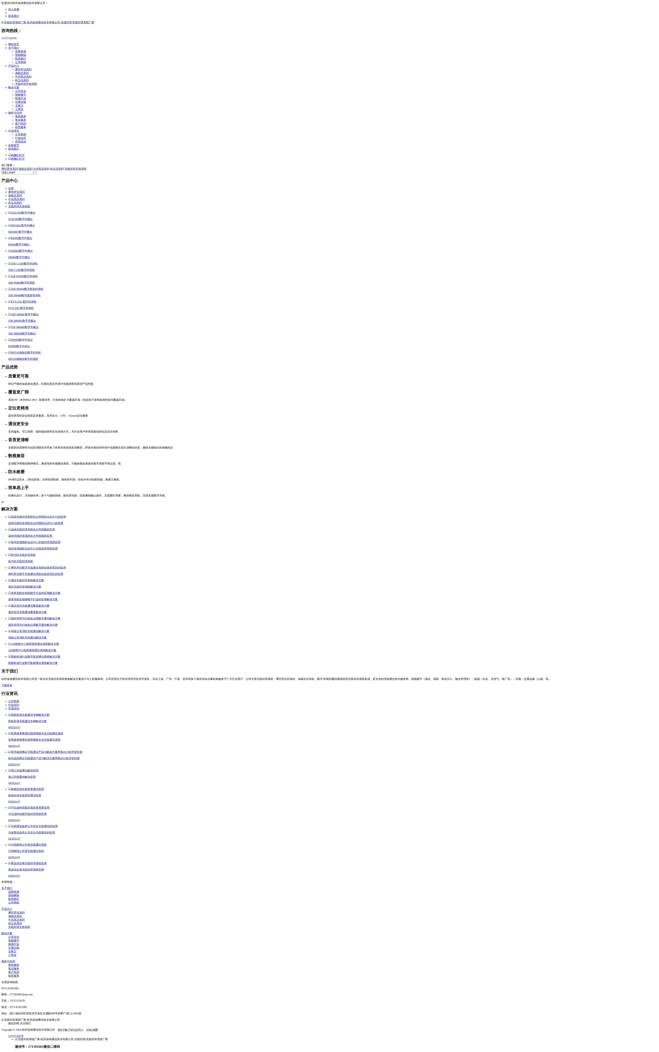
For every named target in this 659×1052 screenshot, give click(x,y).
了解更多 (6, 685)
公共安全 (20, 91)
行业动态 (20, 138)
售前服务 (20, 116)
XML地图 (92, 1029)
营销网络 (20, 55)
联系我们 (13, 16)
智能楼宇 (20, 94)
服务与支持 (15, 112)
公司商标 (20, 62)
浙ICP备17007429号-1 (70, 1029)
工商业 (19, 109)
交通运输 (20, 101)
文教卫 (19, 105)
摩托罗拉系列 (23, 69)
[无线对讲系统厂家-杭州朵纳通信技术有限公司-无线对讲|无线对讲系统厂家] (47, 22)
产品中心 (13, 65)
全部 (11, 188)
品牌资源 (20, 51)
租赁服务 (20, 127)
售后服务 (20, 120)
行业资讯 (13, 130)
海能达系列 (22, 73)
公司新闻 (20, 134)
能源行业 (20, 98)
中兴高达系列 (23, 76)
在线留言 (13, 145)
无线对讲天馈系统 (26, 83)
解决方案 (13, 87)
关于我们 (13, 47)
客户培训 (20, 123)
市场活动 (20, 141)
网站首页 (13, 44)
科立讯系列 (22, 80)
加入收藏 (13, 9)
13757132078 (15, 1035)
